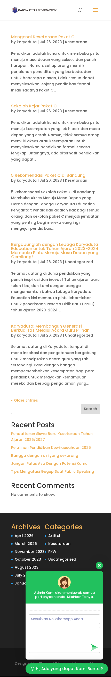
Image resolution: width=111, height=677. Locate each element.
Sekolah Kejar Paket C (34, 106)
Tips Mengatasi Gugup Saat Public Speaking (52, 471)
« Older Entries (24, 400)
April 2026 (24, 535)
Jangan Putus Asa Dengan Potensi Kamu (49, 463)
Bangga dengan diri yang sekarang (44, 455)
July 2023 (24, 575)
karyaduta (27, 41)
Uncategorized (79, 261)
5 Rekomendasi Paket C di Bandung (48, 175)
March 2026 (26, 543)
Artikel (54, 535)
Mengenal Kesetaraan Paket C (43, 37)
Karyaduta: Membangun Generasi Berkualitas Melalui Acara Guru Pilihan (50, 328)
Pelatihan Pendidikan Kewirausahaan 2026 (51, 447)
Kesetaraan (76, 41)
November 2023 (30, 551)
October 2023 (28, 559)
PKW (52, 551)
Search (90, 408)
